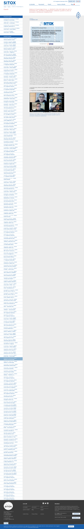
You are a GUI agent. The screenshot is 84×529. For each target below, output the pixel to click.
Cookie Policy (25, 514)
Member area (72, 1)
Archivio (42, 514)
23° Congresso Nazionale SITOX (60, 1)
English (42, 509)
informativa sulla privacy (33, 527)
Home (5, 6)
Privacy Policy (34, 514)
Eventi (49, 4)
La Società (32, 4)
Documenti (41, 4)
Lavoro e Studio (61, 4)
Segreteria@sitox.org (9, 519)
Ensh (78, 1)
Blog (72, 4)
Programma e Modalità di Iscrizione (39, 90)
